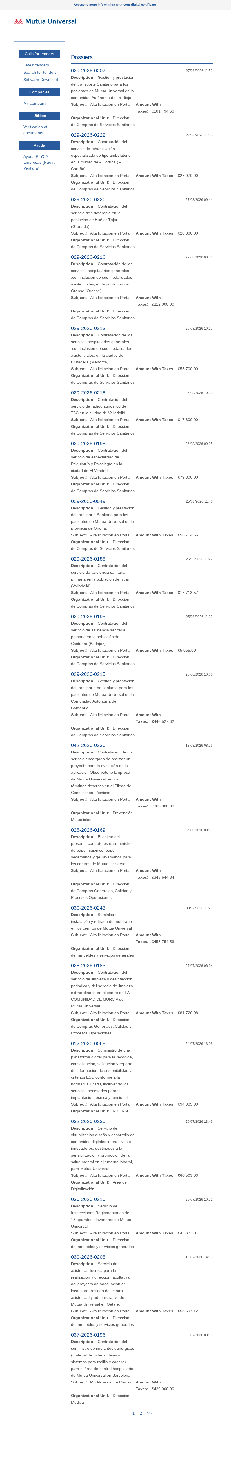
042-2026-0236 (88, 745)
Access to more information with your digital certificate (115, 4)
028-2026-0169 (88, 830)
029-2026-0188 (88, 559)
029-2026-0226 (88, 199)
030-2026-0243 (88, 908)
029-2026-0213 (88, 328)
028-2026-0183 (88, 965)
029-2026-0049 (88, 501)
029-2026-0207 (88, 70)
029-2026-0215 (88, 674)
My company (34, 103)
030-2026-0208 (88, 1257)
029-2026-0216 (88, 257)
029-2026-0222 (88, 135)
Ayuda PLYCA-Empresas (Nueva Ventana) (39, 162)
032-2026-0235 (88, 1121)
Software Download (40, 79)
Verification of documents (35, 130)
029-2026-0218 (88, 392)
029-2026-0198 (88, 443)
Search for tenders (40, 72)
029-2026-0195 (88, 616)
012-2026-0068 (88, 1043)
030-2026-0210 (88, 1199)
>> (149, 1413)
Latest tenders (36, 65)
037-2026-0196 (88, 1335)
